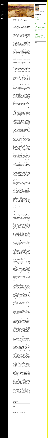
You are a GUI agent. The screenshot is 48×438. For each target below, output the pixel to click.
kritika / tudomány (3, 8)
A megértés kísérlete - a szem (20, 408)
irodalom (2, 7)
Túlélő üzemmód (37, 34)
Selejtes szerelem (37, 22)
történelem (2, 15)
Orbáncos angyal (37, 17)
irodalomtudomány (3, 14)
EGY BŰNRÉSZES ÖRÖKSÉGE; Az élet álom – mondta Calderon (40, 28)
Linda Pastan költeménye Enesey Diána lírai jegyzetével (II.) (40, 30)
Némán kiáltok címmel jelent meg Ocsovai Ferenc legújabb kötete (40, 19)
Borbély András (23, 21)
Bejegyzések (14, 17)
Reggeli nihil (15, 402)
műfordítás (2, 11)
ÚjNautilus (3, 0)
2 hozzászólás (28, 21)
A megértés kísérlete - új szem (20, 412)
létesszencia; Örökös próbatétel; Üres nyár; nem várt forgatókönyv (40, 36)
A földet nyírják (36, 16)
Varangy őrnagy (37, 26)
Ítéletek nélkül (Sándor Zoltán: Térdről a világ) (19, 399)
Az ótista (36, 31)
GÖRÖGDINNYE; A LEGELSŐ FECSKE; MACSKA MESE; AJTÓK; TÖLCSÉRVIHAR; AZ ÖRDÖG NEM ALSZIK (40, 24)
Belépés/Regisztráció (3, 4)
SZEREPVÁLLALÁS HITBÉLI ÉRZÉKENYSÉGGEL (40, 37)
